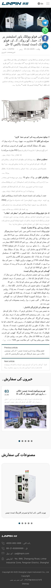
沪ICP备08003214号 (33, 580)
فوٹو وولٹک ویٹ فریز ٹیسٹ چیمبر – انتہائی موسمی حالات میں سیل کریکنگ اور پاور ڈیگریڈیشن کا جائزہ (24, 352)
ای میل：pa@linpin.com (17, 553)
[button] (19, 441)
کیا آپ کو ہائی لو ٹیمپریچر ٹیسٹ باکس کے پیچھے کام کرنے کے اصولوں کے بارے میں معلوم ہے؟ (25, 366)
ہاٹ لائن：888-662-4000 (18, 543)
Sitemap (25, 584)
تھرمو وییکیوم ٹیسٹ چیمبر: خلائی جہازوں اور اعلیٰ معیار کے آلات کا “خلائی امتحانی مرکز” (31, 392)
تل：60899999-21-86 (17, 548)
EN (42, 3)
